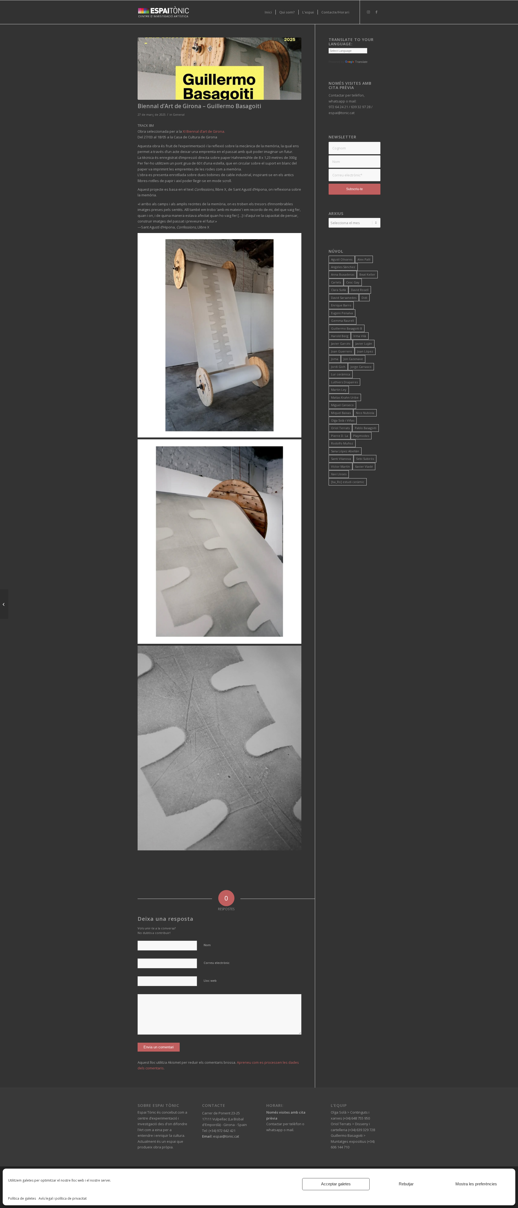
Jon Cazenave (353, 359)
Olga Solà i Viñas (342, 420)
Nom (207, 945)
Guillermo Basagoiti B (346, 328)
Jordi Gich (338, 367)
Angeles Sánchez (343, 267)
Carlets (336, 282)
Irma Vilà (359, 336)
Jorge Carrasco (361, 367)
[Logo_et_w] (163, 12)
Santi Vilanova (341, 459)
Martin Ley (338, 390)
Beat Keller (367, 274)
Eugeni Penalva (342, 313)
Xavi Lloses (338, 474)
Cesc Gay (352, 282)
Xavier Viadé (364, 466)
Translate (361, 61)
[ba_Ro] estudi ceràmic (347, 482)
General (179, 115)
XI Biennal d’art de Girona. (204, 131)
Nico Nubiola (365, 413)
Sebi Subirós (365, 459)
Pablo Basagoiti (365, 428)
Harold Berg (339, 336)
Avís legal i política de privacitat (63, 1198)
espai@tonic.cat (225, 1136)
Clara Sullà (338, 290)
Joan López (365, 351)
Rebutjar (406, 1184)
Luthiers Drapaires (344, 382)
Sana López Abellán (345, 451)
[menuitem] (268, 12)
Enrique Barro (341, 305)
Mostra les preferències (476, 1184)
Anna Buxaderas (342, 274)
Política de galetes (22, 1198)
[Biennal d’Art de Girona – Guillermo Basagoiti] (219, 68)
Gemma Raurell (342, 321)
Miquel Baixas (341, 413)
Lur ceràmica (340, 374)
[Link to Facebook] (376, 12)
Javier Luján (363, 343)
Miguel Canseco (342, 405)
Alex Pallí (363, 259)
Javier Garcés (340, 343)
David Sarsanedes (343, 298)
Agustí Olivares (341, 259)
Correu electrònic (217, 963)
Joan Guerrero (341, 351)
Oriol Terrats (340, 428)
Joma (334, 359)
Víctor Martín (340, 466)
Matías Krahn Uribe (345, 397)
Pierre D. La (339, 436)
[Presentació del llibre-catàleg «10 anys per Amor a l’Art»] (4, 604)
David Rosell (360, 290)
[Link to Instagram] (368, 12)
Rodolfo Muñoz (342, 443)
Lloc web (210, 980)
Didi (364, 298)
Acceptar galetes (336, 1184)
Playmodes (361, 436)
